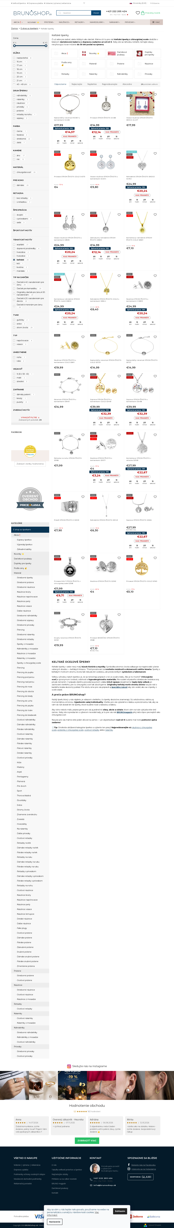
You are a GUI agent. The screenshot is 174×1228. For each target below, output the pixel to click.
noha (21, 357)
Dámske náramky (24, 739)
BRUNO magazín (59, 1183)
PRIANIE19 (70, 136)
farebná (22, 135)
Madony (20, 767)
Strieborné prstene (25, 582)
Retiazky (18, 1004)
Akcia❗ (17, 535)
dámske (22, 185)
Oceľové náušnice (24, 890)
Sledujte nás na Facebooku (143, 1165)
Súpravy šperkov (24, 540)
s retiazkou (23, 202)
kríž (20, 263)
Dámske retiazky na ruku (27, 862)
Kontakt (55, 1193)
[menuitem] (18, 22)
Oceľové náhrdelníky (25, 720)
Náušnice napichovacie (27, 597)
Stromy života (22, 810)
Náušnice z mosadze (26, 653)
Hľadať (96, 13)
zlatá (21, 142)
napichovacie (24, 340)
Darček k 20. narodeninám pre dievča (30, 299)
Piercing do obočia (25, 691)
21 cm (21, 80)
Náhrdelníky (19, 1028)
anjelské (22, 244)
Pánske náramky (24, 743)
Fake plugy (21, 928)
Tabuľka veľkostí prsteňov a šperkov (67, 1169)
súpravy (22, 118)
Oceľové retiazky (24, 838)
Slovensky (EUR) (139, 3)
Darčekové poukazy (23, 559)
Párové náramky (24, 748)
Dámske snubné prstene (27, 956)
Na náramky (22, 829)
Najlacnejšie (77, 84)
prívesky (22, 107)
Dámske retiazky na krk (27, 848)
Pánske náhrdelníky (25, 729)
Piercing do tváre (24, 710)
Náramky (18, 1013)
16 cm (21, 62)
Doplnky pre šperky (22, 563)
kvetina (22, 267)
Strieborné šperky (24, 577)
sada (20, 222)
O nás (54, 1165)
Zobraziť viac (87, 1140)
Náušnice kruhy (23, 592)
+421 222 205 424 (103, 1178)
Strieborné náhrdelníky (26, 615)
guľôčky (22, 320)
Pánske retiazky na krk (26, 852)
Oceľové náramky (24, 734)
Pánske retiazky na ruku (27, 866)
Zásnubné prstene (24, 947)
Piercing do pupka (24, 672)
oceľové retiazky (91, 730)
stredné (22, 381)
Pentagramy (22, 776)
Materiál (17, 573)
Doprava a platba (36, 3)
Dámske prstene (24, 938)
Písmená (20, 781)
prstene (22, 111)
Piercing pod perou (25, 677)
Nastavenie (54, 1222)
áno (21, 155)
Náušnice (18, 985)
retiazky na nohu (26, 114)
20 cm (21, 77)
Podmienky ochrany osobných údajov (29, 1174)
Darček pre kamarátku (29, 288)
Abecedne (127, 84)
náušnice (22, 103)
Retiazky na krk (23, 843)
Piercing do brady (24, 696)
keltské (23, 260)
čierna (21, 131)
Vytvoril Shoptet (155, 1225)
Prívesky (18, 1046)
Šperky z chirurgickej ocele (28, 663)
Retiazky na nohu (24, 885)
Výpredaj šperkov (24, 544)
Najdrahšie (92, 84)
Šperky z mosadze (25, 644)
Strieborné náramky (25, 634)
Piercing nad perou (25, 682)
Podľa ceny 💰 (20, 568)
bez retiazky (24, 198)
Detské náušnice (24, 919)
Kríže (18, 762)
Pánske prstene (23, 942)
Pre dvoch (21, 786)
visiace (21, 344)
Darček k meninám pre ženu (29, 306)
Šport (19, 791)
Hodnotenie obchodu (87, 1106)
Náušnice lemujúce (25, 914)
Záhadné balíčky (24, 549)
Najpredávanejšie (109, 84)
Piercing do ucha (24, 701)
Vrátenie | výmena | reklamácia (58, 3)
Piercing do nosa (24, 687)
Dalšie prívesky (23, 833)
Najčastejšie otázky (60, 1174)
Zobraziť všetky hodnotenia (30, 464)
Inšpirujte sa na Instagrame (143, 1169)
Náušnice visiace (24, 606)
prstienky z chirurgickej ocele (71, 730)
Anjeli (19, 772)
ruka (20, 361)
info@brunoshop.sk (105, 1185)
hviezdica (23, 252)
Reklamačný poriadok (23, 1183)
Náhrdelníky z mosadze (27, 649)
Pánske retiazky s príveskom (29, 881)
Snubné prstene (23, 952)
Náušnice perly (23, 601)
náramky (22, 99)
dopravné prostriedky (28, 248)
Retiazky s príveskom (26, 871)
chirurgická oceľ (26, 172)
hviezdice (23, 256)
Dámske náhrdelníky (25, 724)
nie (20, 159)
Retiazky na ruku (24, 857)
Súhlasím (120, 1211)
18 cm (21, 69)
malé (21, 378)
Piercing (20, 630)
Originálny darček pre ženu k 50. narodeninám (31, 293)
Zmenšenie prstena (25, 966)
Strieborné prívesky (25, 625)
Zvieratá (20, 819)
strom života (24, 327)
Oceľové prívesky (24, 758)
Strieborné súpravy (25, 620)
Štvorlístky (21, 800)
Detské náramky (24, 753)
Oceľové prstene (24, 933)
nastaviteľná (24, 58)
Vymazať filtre (29, 417)
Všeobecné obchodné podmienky (27, 1179)
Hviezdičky (21, 824)
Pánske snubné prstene (27, 961)
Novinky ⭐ (19, 554)
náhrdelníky (24, 95)
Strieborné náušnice (25, 587)
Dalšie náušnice (23, 611)
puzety (22, 402)
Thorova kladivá (23, 795)
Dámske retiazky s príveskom (30, 876)
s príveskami (24, 219)
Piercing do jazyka (24, 705)
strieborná (23, 139)
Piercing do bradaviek (26, 715)
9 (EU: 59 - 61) (24, 374)
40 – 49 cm (24, 84)
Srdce (19, 805)
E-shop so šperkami (22, 529)
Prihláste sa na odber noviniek (64, 1179)
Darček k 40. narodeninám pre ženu (30, 283)
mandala (22, 271)
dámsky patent (25, 394)
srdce (21, 324)
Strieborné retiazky (25, 639)
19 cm (21, 73)
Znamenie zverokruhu (26, 814)
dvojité (21, 215)
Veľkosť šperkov (19, 3)
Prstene (17, 971)
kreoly (21, 398)
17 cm (21, 65)
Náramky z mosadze (26, 658)
